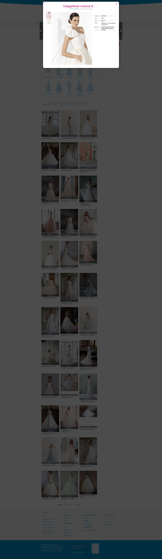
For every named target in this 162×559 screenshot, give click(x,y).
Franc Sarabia (74, 9)
